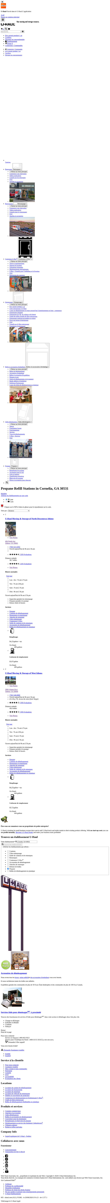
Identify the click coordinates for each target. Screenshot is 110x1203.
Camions (12, 851)
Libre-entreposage (15, 619)
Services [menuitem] (12, 432)
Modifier (4, 494)
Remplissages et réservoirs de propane (18, 1121)
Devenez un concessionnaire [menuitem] (14, 39)
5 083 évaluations (26, 703)
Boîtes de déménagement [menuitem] (16, 371)
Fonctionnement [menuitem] (14, 430)
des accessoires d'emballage (39, 977)
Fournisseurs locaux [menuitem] (15, 428)
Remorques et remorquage (18, 615)
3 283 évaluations (25, 554)
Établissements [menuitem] (12, 41)
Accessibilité (9, 1077)
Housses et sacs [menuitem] (14, 377)
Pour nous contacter (12, 1065)
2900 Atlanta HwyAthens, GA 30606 (11, 690)
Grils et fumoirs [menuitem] (14, 474)
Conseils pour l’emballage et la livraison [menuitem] (24, 271)
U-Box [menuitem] (11, 259)
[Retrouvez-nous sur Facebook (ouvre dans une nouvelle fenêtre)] (6, 1157)
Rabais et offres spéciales (13, 1127)
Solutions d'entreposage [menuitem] (16, 383)
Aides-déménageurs (24, 422)
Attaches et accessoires (13, 1113)
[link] (25, 24)
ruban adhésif (24, 977)
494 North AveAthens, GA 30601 (11, 542)
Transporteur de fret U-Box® (15, 1152)
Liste (11, 499)
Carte (11, 502)
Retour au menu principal (19, 171)
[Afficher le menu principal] (3, 20)
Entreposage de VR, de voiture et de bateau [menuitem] (22, 314)
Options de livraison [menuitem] (15, 265)
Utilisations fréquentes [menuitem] (16, 267)
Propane (14, 466)
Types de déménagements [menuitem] (17, 434)
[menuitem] (59, 208)
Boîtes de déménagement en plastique (22, 627)
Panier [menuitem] (10, 43)
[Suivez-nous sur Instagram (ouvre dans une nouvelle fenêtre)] (6, 1160)
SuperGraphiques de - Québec (18, 1136)
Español (8, 1056)
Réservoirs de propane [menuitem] (16, 478)
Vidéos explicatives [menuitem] (15, 176)
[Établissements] (9, 29)
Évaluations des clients (13, 1078)
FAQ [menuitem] (10, 179)
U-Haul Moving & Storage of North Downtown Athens (29, 519)
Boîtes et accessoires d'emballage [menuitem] (15, 367)
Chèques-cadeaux (11, 1125)
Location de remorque (12, 1092)
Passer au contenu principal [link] (10, 17)
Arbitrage (8, 1184)
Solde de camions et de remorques (21, 623)
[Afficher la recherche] (6, 28)
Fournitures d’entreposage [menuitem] (17, 326)
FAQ (7, 1075)
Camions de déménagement (18, 613)
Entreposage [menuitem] (9, 302)
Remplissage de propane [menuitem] (16, 470)
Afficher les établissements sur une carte (14, 496)
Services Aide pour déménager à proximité (21, 1012)
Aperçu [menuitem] (11, 426)
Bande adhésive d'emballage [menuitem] (17, 381)
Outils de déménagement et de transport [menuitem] (21, 379)
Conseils (8, 1073)
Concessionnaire (10, 1150)
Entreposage (18, 302)
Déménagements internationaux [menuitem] (18, 269)
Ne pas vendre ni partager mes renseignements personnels (24, 1192)
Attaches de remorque (16, 617)
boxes (17, 977)
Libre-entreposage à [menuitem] (17, 308)
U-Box (25, 259)
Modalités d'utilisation (12, 1188)
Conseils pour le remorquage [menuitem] (18, 212)
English (7, 1054)
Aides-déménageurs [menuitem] (11, 422)
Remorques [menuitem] (8, 169)
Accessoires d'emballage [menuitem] (16, 373)
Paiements (8, 1071)
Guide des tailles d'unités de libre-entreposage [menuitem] (23, 316)
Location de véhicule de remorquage (17, 1094)
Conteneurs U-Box (15, 621)
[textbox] (27, 842)
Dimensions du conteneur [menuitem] (17, 275)
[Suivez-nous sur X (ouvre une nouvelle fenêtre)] (6, 1169)
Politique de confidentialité (14, 1186)
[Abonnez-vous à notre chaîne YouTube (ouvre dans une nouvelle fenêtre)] (6, 1172)
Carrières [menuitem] (8, 37)
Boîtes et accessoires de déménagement (18, 1117)
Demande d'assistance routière (13, 1050)
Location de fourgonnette (13, 1090)
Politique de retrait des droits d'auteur (17, 1190)
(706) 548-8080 (14, 695)
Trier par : (4, 511)
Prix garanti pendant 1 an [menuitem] (13, 35)
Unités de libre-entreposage (14, 1100)
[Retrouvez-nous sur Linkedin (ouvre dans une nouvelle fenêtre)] (6, 1166)
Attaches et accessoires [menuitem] (16, 181)
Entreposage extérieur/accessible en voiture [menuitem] (22, 318)
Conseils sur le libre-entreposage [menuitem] (19, 324)
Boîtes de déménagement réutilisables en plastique (22, 1102)
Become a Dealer (24, 832)
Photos (13, 538)
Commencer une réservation (17, 208)
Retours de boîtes (15, 867)
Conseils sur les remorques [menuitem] (17, 178)
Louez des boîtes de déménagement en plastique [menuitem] (23, 385)
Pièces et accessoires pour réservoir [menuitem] (20, 480)
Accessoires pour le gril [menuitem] (16, 472)
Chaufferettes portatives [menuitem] (16, 476)
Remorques (17, 169)
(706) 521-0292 (14, 547)
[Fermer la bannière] (2, 2)
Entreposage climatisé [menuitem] (16, 312)
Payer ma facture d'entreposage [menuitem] (18, 320)
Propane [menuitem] (8, 466)
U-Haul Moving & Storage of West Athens (23, 673)
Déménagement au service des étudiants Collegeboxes (24, 1123)
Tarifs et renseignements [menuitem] (16, 263)
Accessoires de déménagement (19, 625)
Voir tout (9, 576)
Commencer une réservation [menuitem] (17, 174)
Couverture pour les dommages (15, 1119)
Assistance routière (11, 1067)
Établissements (13, 1194)
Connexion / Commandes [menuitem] (13, 45)
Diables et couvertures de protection (17, 1095)
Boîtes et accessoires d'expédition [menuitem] (19, 375)
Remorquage (9, 204)
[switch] (55, 500)
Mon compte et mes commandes (16, 1069)
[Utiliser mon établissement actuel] (16, 842)
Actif (2, 15)
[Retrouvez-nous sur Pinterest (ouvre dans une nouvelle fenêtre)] (6, 1163)
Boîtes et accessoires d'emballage (37, 367)
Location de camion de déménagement (18, 1088)
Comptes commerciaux (13, 1111)
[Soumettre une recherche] (22, 31)
